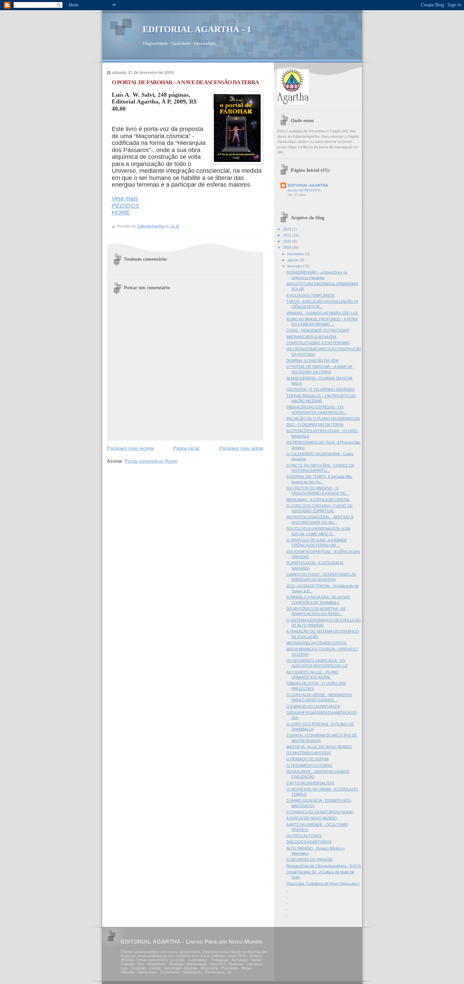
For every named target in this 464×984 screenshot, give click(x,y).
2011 (287, 235)
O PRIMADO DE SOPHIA (307, 759)
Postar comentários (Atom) (151, 461)
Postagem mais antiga (241, 448)
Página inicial (186, 448)
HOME (121, 212)
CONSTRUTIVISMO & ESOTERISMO (318, 343)
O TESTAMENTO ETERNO (309, 765)
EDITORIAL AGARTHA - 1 (197, 29)
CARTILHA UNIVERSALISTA (310, 783)
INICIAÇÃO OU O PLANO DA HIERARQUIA (323, 418)
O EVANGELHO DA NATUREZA (313, 706)
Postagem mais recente (130, 448)
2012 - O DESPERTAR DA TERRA (314, 425)
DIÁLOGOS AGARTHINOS (309, 842)
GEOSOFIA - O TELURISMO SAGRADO (320, 389)
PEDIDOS (125, 205)
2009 (287, 247)
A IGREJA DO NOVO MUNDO (311, 818)
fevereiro (295, 266)
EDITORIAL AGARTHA (308, 185)
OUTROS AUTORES (303, 836)
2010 (287, 241)
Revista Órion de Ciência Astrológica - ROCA (323, 866)
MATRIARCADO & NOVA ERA (311, 337)
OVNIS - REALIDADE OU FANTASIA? (317, 330)
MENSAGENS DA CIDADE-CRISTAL (316, 643)
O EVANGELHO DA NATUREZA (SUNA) (319, 812)
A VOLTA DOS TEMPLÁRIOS (310, 295)
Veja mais (125, 198)
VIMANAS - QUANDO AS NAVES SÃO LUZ (322, 313)
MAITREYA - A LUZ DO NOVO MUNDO (319, 747)
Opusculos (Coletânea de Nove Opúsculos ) (323, 883)
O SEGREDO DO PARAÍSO (309, 859)
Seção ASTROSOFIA (304, 190)
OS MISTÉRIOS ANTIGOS (308, 753)
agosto (293, 260)
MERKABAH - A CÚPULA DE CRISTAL (318, 500)
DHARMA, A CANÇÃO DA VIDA (312, 360)
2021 (287, 229)
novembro (296, 254)
